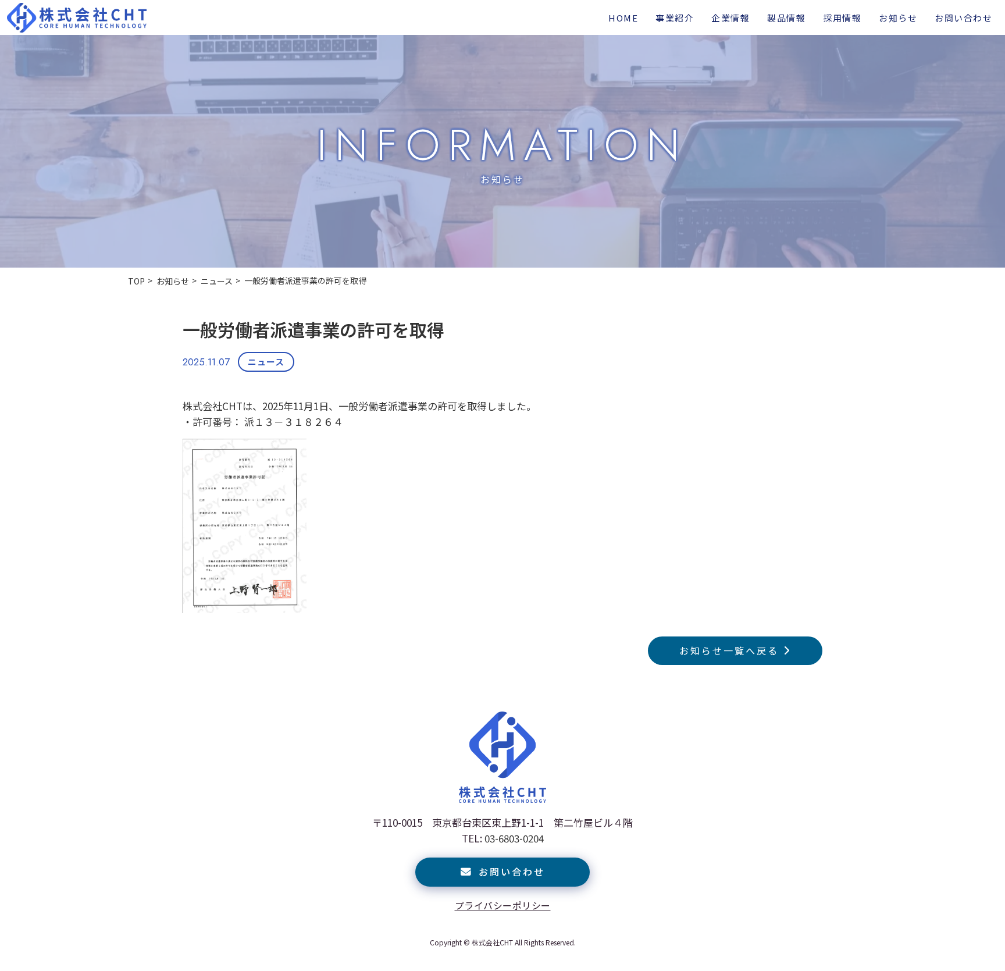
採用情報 (842, 18)
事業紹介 (674, 18)
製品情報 (786, 18)
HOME (623, 18)
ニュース (266, 361)
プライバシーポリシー (503, 905)
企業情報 (730, 18)
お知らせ (898, 18)
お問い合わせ (963, 18)
